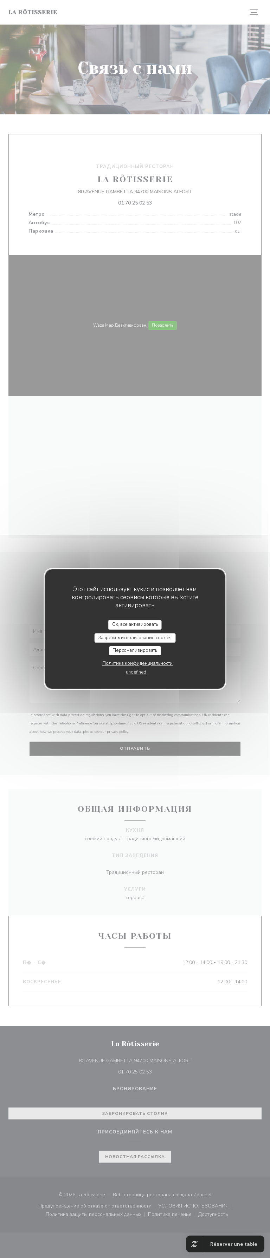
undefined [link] (136, 672)
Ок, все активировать (135, 624)
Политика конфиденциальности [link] (137, 663)
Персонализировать (134, 650)
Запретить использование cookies (135, 638)
